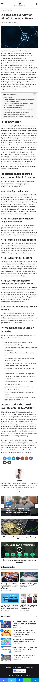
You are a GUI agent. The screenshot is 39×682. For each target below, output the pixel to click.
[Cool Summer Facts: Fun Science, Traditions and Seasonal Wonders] (6, 641)
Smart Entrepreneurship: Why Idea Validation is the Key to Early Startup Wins (10, 606)
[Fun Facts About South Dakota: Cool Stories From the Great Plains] (6, 649)
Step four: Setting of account (13, 107)
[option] (19, 506)
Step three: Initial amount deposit (15, 105)
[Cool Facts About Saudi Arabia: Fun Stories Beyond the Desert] (6, 658)
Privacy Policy (18, 675)
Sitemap (11, 675)
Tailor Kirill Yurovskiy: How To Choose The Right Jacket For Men (28, 606)
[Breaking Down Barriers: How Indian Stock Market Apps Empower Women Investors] (10, 576)
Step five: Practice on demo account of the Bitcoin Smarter (19, 110)
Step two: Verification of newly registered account (19, 103)
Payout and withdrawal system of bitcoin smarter (18, 116)
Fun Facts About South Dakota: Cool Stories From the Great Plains (25, 648)
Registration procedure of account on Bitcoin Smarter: (19, 99)
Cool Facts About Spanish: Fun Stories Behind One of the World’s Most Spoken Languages (24, 632)
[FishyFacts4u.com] (19, 4)
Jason (5, 22)
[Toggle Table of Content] (34, 95)
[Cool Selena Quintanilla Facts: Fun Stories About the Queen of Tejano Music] (6, 624)
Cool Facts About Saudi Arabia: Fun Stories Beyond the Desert (24, 656)
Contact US (27, 675)
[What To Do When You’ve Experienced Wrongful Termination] (29, 576)
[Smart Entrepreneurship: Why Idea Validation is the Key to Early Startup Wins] (10, 598)
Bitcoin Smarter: (8, 97)
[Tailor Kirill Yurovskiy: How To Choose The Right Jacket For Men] (29, 598)
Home (4, 10)
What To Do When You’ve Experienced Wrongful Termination (28, 585)
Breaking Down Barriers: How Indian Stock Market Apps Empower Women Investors (9, 585)
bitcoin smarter (12, 195)
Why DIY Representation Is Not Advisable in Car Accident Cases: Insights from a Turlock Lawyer (18, 510)
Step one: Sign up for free (12, 101)
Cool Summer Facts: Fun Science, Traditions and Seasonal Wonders (24, 640)
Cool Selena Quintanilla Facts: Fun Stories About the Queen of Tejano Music (24, 623)
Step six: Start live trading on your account (17, 112)
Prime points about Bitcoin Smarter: (14, 114)
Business (9, 10)
